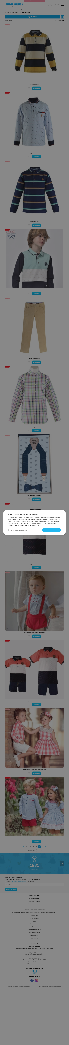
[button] (17, 530)
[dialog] (34, 522)
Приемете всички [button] (51, 530)
